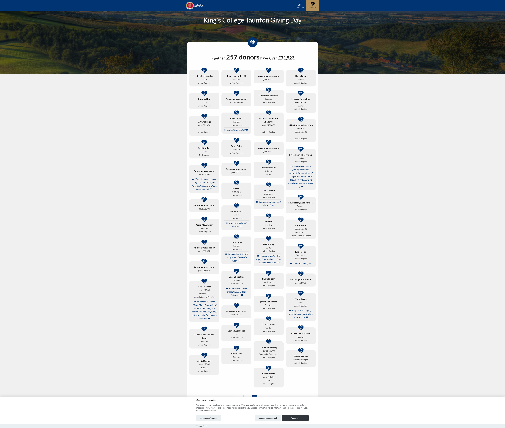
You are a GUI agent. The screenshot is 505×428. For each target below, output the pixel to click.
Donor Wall (312, 7)
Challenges (300, 7)
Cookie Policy (201, 426)
